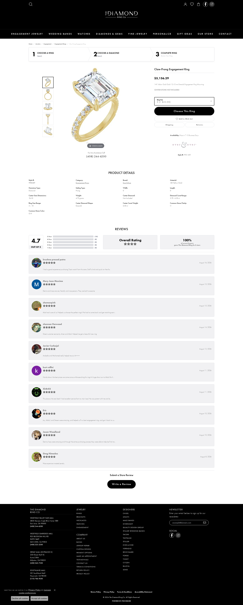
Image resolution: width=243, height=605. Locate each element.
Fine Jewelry (137, 33)
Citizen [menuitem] (126, 563)
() (96, 236)
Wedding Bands (60, 33)
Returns (199, 125)
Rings (79, 513)
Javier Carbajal (51, 345)
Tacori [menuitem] (126, 534)
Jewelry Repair (82, 545)
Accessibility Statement (143, 592)
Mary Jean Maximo (53, 281)
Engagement (47, 44)
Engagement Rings (60, 44)
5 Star (49, 236)
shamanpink (49, 302)
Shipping (169, 125)
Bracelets (80, 517)
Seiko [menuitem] (125, 570)
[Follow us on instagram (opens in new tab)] (211, 4)
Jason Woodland (51, 431)
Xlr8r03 (47, 388)
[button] (31, 4)
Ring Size (160, 100)
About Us (80, 538)
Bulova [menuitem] (126, 566)
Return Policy (82, 570)
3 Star (49, 242)
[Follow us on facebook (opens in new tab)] (205, 4)
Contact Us (81, 563)
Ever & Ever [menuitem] (128, 545)
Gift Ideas (184, 33)
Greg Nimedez (50, 453)
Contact (225, 33)
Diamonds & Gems (109, 33)
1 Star (49, 248)
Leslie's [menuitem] (126, 517)
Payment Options (84, 553)
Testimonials (82, 560)
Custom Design (83, 549)
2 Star (49, 245)
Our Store (205, 33)
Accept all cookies (39, 598)
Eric (44, 410)
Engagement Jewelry (27, 33)
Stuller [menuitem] (126, 541)
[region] (96, 107)
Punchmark (126, 601)
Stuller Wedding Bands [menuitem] (134, 531)
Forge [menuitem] (126, 555)
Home (30, 44)
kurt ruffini (48, 367)
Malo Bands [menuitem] (128, 520)
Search (39, 56)
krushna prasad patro (54, 259)
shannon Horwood (52, 324)
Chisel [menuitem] (126, 513)
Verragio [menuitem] (127, 548)
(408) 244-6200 (96, 156)
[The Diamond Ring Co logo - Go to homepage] (121, 14)
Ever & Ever (127, 183)
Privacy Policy (83, 574)
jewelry (37, 44)
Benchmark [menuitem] (128, 552)
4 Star (49, 239)
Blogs (79, 542)
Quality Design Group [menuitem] (133, 527)
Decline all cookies (20, 598)
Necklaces (81, 520)
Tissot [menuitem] (126, 559)
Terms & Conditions (85, 567)
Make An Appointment (86, 556)
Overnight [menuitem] (128, 524)
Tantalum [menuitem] (127, 538)
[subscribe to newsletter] (205, 522)
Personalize (162, 33)
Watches (84, 33)
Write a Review (121, 484)
